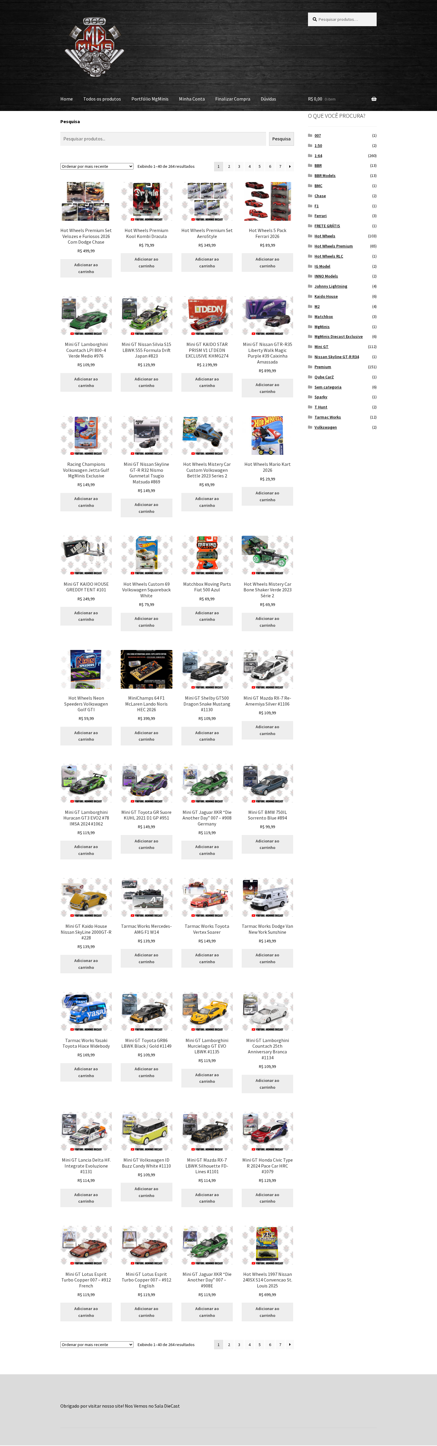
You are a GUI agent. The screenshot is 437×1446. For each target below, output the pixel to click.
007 (318, 135)
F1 (317, 206)
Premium (323, 366)
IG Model (322, 266)
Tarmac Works (328, 417)
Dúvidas (268, 99)
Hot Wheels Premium (334, 246)
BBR (318, 165)
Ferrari (321, 215)
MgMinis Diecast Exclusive (339, 336)
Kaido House (326, 296)
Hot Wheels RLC (329, 256)
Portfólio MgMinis (150, 99)
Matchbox (324, 316)
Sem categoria (328, 387)
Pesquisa (70, 121)
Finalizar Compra (232, 99)
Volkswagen (326, 427)
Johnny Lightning (331, 286)
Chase (320, 195)
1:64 (318, 155)
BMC (318, 185)
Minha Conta (192, 99)
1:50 (318, 145)
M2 (317, 306)
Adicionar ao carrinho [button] (86, 268)
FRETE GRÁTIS (327, 225)
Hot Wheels (325, 236)
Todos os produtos (102, 99)
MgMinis (322, 326)
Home (66, 99)
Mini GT (321, 346)
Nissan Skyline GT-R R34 (337, 356)
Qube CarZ (324, 377)
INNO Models (326, 276)
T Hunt (321, 407)
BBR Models (325, 175)
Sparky (321, 397)
